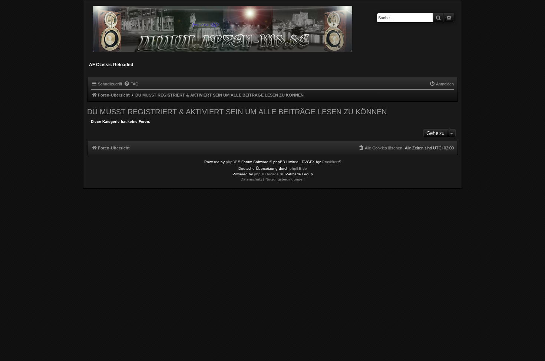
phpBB (232, 162)
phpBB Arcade (266, 174)
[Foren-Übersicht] (223, 32)
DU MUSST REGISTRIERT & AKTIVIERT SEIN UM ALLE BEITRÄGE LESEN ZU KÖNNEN (237, 112)
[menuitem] (131, 84)
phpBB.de (298, 168)
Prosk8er (329, 162)
